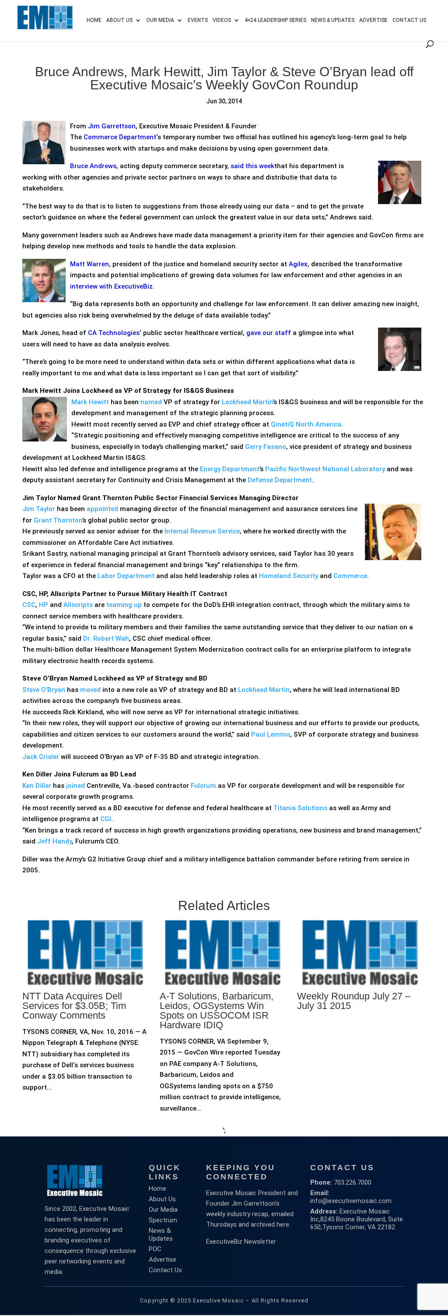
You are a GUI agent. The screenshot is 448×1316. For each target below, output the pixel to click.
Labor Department (126, 576)
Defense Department (280, 480)
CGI (105, 819)
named (151, 402)
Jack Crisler (40, 757)
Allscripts (78, 605)
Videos (222, 20)
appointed (102, 509)
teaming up (124, 605)
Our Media (160, 20)
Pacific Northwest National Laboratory (325, 469)
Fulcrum (203, 786)
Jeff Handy (54, 841)
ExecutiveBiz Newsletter (241, 1241)
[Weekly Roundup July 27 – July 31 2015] (360, 1016)
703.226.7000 (352, 1182)
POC (155, 1249)
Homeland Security (288, 576)
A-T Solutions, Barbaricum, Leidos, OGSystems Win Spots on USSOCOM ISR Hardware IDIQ (216, 1010)
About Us (119, 20)
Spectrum (163, 1220)
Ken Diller (36, 786)
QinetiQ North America (306, 424)
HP (43, 605)
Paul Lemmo (270, 734)
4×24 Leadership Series (275, 20)
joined (75, 786)
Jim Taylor (38, 509)
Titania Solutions (300, 808)
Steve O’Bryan (43, 690)
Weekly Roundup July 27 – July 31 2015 (353, 1001)
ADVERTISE (373, 20)
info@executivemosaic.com (351, 1201)
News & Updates (332, 20)
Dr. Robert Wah (106, 638)
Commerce (350, 576)
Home (94, 20)
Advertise (162, 1259)
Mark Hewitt (90, 402)
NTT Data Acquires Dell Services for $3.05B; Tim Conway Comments (74, 1006)
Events (198, 20)
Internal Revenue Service (202, 531)
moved (90, 690)
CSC (28, 605)
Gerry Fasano (265, 447)
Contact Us (409, 20)
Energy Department (229, 469)
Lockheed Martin (247, 402)
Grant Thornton (58, 520)
